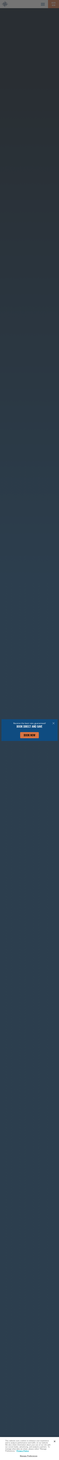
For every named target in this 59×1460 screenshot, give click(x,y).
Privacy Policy (23, 1451)
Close (53, 723)
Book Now (29, 735)
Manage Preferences (28, 1456)
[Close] (55, 1441)
